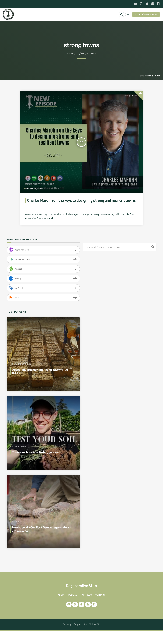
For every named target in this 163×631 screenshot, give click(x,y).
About (61, 594)
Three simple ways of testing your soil (35, 452)
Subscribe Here (145, 14)
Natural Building (21, 364)
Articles (87, 594)
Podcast (73, 594)
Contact (100, 594)
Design (16, 522)
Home (141, 76)
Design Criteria (34, 188)
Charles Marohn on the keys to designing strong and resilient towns (81, 200)
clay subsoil (19, 446)
